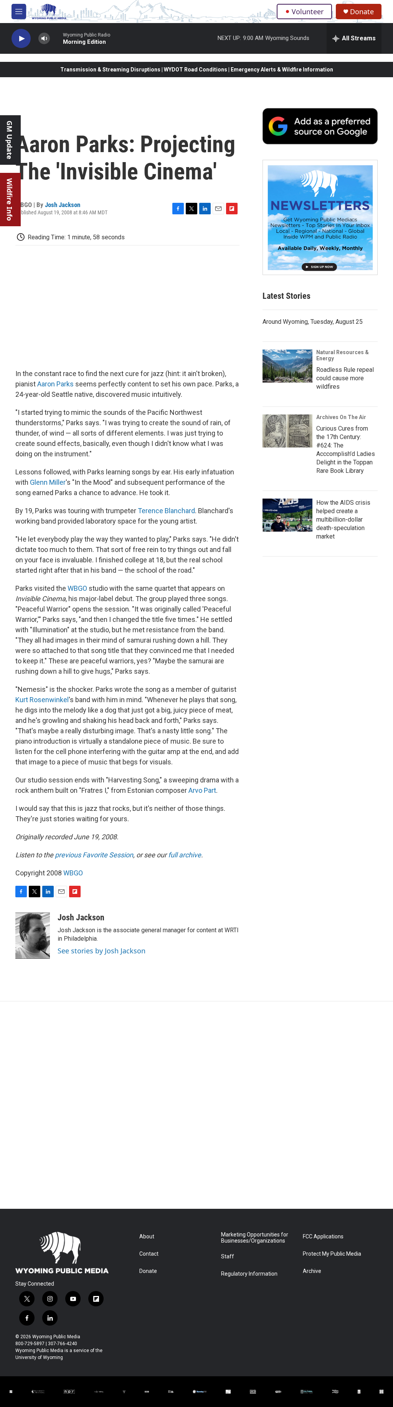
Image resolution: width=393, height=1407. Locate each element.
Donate (362, 12)
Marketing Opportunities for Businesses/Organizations (254, 1238)
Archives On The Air (341, 417)
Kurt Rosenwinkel (42, 700)
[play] (21, 38)
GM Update (9, 140)
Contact (149, 1254)
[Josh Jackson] (32, 936)
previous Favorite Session (94, 855)
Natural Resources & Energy (342, 355)
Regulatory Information (249, 1274)
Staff (227, 1257)
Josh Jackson (62, 205)
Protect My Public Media (332, 1254)
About (146, 1237)
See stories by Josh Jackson (101, 950)
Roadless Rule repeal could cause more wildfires (345, 378)
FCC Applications (323, 1237)
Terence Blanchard (166, 511)
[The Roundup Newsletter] (320, 217)
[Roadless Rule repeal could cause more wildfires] (287, 366)
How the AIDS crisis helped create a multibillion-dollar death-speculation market (343, 519)
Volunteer (308, 11)
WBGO (77, 588)
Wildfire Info (9, 199)
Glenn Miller (48, 482)
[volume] (44, 38)
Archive (312, 1271)
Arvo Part (202, 790)
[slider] (56, 38)
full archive (184, 855)
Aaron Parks (55, 384)
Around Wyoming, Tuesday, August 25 (313, 321)
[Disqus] (196, 1105)
